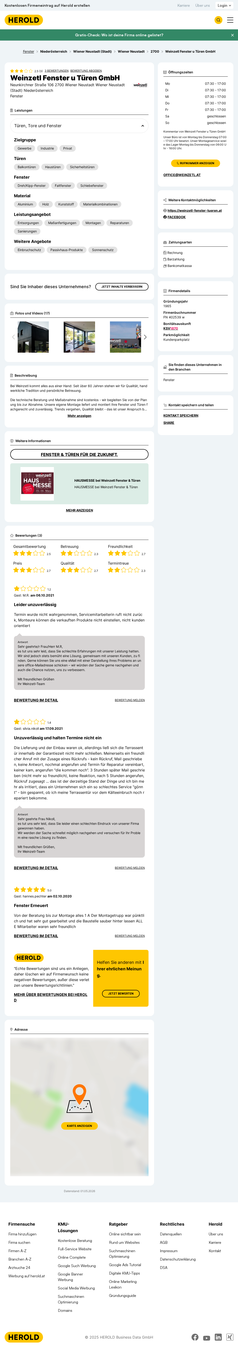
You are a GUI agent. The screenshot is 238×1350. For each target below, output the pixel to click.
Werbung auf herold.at (26, 1276)
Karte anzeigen (79, 1126)
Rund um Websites (124, 1242)
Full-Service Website (75, 1249)
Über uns (202, 5)
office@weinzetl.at (182, 175)
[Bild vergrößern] (45, 327)
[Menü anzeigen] (230, 20)
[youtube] (206, 1337)
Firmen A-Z (17, 1250)
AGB (164, 1242)
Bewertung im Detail (36, 700)
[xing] (229, 1337)
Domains (65, 1310)
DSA (163, 1267)
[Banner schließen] (232, 35)
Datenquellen (171, 1234)
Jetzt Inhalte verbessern (121, 286)
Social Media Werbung (76, 1288)
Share (168, 423)
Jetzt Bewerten (121, 993)
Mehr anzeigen (79, 416)
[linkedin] (218, 1337)
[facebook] (195, 1337)
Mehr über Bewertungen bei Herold (50, 997)
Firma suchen (19, 1242)
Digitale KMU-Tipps (124, 1273)
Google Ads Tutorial (125, 1264)
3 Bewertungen (57, 70)
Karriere (183, 5)
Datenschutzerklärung (178, 1259)
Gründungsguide (122, 1295)
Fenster (169, 380)
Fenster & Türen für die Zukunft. (79, 454)
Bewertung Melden (130, 700)
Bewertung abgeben (86, 70)
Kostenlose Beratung (75, 1240)
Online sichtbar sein (125, 1234)
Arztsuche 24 (19, 1267)
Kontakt (215, 1250)
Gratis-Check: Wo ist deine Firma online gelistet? (119, 35)
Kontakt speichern (180, 415)
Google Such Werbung (77, 1265)
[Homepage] (24, 20)
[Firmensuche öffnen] (218, 20)
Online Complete (72, 1257)
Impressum (169, 1250)
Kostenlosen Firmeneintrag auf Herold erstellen (47, 5)
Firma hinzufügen (22, 1234)
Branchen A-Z (19, 1259)
